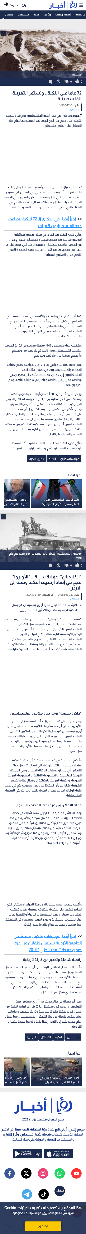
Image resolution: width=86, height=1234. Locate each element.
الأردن (47, 14)
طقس (9, 14)
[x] (26, 1173)
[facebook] (9, 1173)
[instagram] (43, 1173)
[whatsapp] (59, 1173)
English (14, 5)
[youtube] (76, 1173)
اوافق (43, 1226)
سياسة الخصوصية (23, 1213)
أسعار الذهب (63, 14)
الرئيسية (80, 14)
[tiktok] (43, 1194)
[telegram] (27, 1194)
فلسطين (23, 14)
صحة (36, 14)
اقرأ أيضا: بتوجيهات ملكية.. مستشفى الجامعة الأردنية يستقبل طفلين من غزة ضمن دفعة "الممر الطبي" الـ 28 (48, 943)
